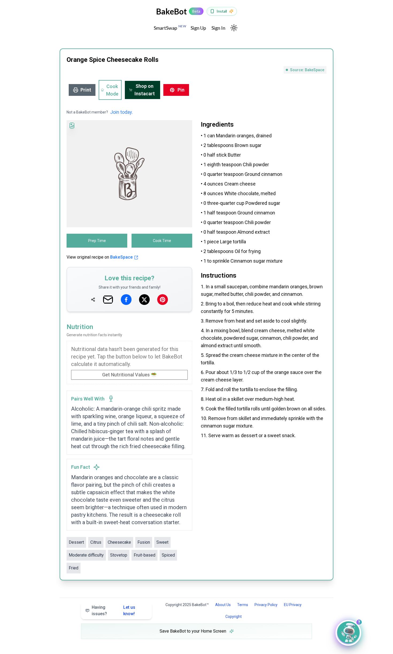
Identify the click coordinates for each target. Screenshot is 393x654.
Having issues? (113, 610)
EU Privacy (293, 605)
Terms (242, 605)
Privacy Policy (266, 605)
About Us (223, 605)
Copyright (233, 616)
